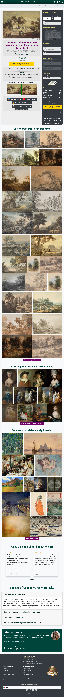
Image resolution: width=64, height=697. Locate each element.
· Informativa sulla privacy (8, 674)
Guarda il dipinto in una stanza (23, 106)
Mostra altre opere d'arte (32, 538)
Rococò (14, 5)
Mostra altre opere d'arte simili (32, 360)
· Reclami (5, 678)
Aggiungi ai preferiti (30, 99)
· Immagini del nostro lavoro (29, 674)
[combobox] (52, 23)
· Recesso (5, 676)
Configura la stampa (22, 64)
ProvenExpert (13, 573)
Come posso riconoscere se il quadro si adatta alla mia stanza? (22, 612)
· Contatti (5, 668)
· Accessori (25, 676)
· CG (3, 672)
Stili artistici (8, 5)
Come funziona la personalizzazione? (15, 594)
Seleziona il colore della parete (22, 102)
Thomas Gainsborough (22, 5)
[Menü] (1, 2)
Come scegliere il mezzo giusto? (13, 617)
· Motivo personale (27, 668)
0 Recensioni (25, 109)
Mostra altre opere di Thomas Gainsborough (32, 423)
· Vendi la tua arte (27, 670)
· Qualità (25, 672)
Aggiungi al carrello (53, 107)
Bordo (44, 21)
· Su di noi (5, 679)
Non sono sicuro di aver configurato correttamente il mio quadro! (23, 623)
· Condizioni (5, 670)
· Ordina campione (27, 678)
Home (3, 5)
